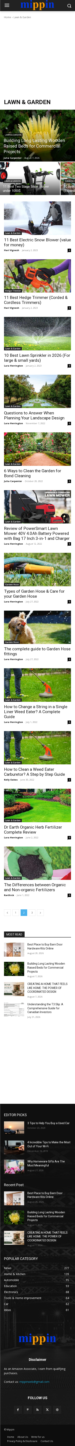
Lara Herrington (13, 365)
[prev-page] (7, 912)
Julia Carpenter (13, 481)
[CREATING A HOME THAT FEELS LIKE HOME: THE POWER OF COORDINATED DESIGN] (14, 989)
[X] (47, 1410)
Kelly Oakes (11, 779)
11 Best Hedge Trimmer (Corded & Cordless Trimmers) (36, 300)
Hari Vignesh (11, 250)
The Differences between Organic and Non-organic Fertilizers (35, 887)
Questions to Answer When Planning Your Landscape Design (34, 415)
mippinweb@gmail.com (34, 1382)
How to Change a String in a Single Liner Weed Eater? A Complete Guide (35, 711)
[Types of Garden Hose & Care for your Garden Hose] (37, 569)
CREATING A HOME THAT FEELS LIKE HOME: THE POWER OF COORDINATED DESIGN (47, 987)
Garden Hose (12, 584)
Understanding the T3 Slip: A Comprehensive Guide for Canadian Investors (45, 1008)
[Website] (57, 1410)
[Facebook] (18, 1410)
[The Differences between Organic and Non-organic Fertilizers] (37, 863)
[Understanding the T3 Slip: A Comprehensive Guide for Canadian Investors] (14, 1009)
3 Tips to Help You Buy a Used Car (48, 1123)
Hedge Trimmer (13, 290)
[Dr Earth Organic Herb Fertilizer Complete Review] (37, 805)
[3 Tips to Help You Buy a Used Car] (14, 1128)
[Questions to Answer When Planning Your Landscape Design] (37, 391)
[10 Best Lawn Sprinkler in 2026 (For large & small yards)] (37, 333)
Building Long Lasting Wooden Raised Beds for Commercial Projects (46, 967)
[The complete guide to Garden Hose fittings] (37, 627)
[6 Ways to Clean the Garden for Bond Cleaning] (37, 449)
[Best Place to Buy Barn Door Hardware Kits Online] (14, 950)
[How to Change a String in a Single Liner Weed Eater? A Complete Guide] (37, 685)
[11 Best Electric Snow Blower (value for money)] (37, 218)
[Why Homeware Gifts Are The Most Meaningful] (14, 1167)
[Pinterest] (28, 1410)
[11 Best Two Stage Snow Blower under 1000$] (30, 178)
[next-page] (40, 912)
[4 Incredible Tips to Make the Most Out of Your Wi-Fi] (14, 1147)
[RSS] (37, 1410)
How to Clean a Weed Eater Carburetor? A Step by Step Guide (34, 772)
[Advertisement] (37, 58)
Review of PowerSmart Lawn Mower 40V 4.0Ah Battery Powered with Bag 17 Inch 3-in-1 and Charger (37, 533)
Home (7, 17)
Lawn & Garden (13, 135)
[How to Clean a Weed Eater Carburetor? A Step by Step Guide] (37, 748)
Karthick (9, 895)
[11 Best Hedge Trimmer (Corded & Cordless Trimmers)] (37, 276)
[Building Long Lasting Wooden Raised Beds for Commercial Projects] (37, 136)
